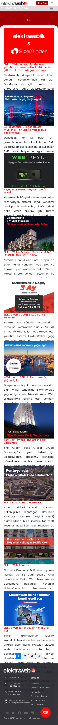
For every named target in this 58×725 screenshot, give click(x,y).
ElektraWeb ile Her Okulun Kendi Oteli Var (26, 629)
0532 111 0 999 (14, 694)
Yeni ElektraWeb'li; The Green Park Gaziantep (25, 441)
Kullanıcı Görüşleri (38, 700)
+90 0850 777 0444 (16, 8)
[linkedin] (32, 713)
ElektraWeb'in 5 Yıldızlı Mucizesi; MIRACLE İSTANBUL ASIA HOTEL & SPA (29, 253)
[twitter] (13, 713)
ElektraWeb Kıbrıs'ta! (16, 565)
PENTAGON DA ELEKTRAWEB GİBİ (23, 502)
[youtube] (26, 713)
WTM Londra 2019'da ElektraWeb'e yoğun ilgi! (25, 379)
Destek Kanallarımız (39, 696)
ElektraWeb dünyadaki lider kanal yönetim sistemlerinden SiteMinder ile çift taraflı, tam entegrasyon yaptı (27, 67)
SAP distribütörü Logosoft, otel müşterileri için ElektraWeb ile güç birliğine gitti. (25, 129)
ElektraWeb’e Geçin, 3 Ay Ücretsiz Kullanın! (24, 316)
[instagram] (7, 713)
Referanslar (36, 692)
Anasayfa (35, 683)
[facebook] (19, 713)
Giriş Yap (42, 3)
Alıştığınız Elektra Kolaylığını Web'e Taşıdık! (25, 191)
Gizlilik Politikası (37, 704)
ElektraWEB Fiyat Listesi (40, 688)
